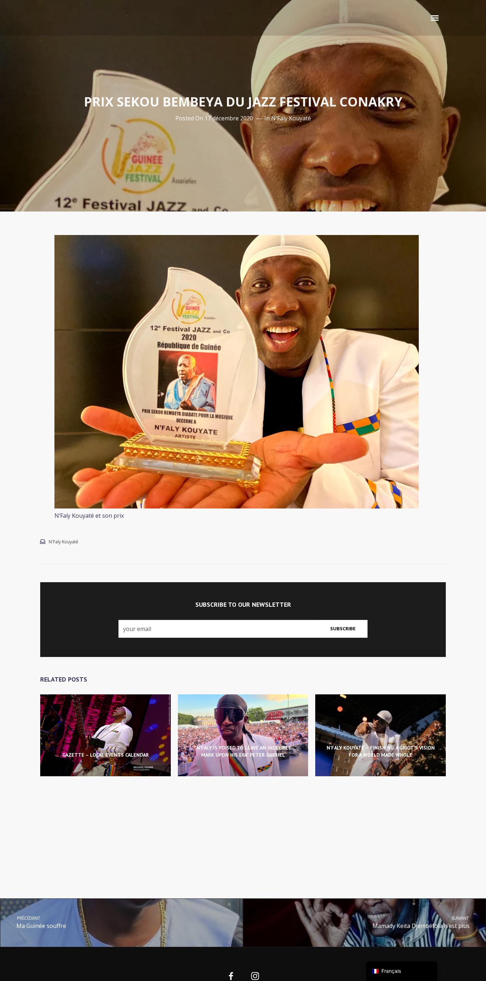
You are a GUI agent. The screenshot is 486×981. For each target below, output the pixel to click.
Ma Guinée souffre (41, 922)
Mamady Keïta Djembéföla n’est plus (421, 922)
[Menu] (435, 17)
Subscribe (342, 628)
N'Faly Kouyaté (291, 118)
